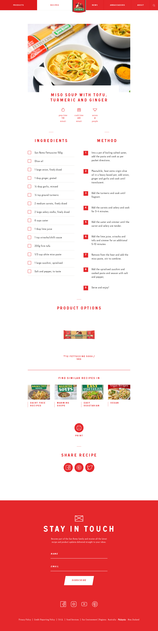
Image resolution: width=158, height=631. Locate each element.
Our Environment (89, 619)
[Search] (154, 5)
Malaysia (122, 619)
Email (55, 567)
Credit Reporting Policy (44, 619)
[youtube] (84, 603)
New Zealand (133, 619)
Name (55, 554)
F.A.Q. (60, 619)
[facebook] (63, 603)
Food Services (73, 619)
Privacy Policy (25, 619)
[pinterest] (94, 603)
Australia (112, 619)
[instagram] (73, 603)
